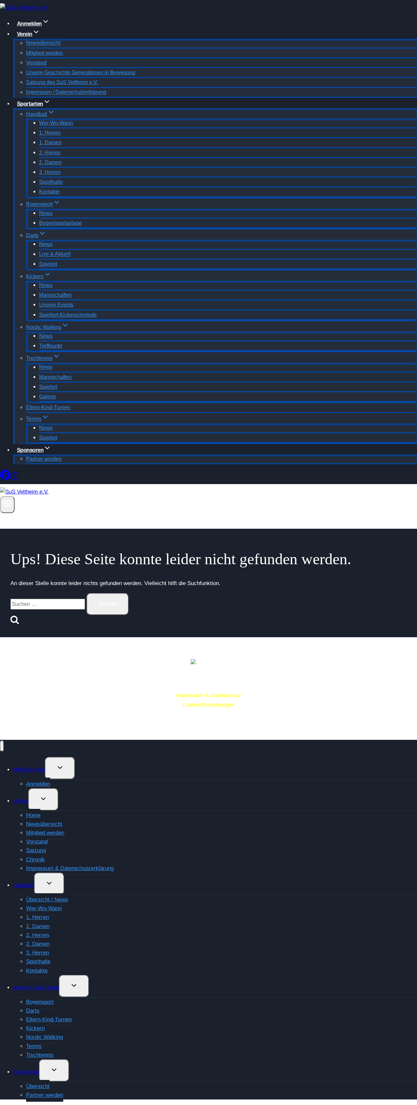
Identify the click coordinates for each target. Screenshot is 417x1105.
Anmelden (38, 784)
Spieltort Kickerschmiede (68, 315)
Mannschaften (55, 295)
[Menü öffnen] (7, 504)
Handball (23, 885)
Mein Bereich (29, 770)
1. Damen (50, 142)
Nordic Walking (44, 1037)
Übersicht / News (47, 900)
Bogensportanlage (60, 223)
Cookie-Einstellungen (208, 705)
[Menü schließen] (2, 746)
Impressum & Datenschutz (208, 695)
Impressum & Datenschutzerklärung (70, 868)
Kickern (35, 1028)
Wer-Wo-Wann (56, 123)
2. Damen (50, 162)
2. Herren (50, 152)
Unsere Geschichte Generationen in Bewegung (80, 72)
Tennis (34, 1046)
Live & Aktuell (55, 254)
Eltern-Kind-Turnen (48, 407)
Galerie (47, 396)
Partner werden (44, 459)
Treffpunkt (50, 346)
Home (33, 815)
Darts (32, 1011)
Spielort (48, 264)
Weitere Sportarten (36, 987)
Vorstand (36, 62)
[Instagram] (14, 477)
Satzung (36, 850)
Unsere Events (56, 305)
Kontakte (49, 191)
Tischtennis (40, 1055)
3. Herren (50, 172)
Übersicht (38, 1086)
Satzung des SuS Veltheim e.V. (62, 82)
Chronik (35, 859)
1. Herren (50, 133)
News (45, 213)
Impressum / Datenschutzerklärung (66, 92)
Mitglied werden (44, 53)
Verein (20, 801)
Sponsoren (26, 1072)
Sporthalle (51, 182)
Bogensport (40, 1002)
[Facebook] (5, 477)
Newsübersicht (43, 43)
